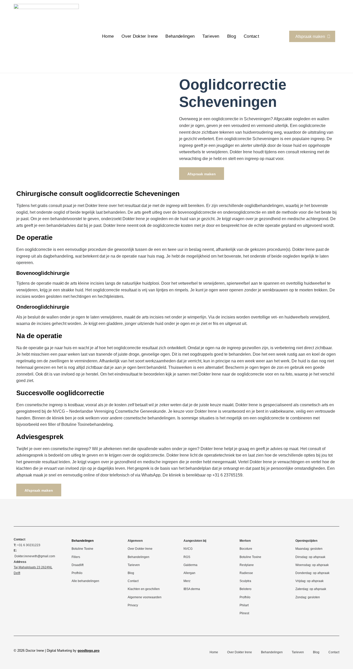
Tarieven (210, 36)
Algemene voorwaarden (145, 597)
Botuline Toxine (82, 549)
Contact (251, 36)
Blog (231, 36)
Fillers (76, 557)
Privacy (133, 605)
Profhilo (77, 573)
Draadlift (77, 565)
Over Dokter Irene (139, 36)
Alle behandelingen (85, 581)
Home (108, 36)
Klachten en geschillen (144, 589)
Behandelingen (180, 36)
